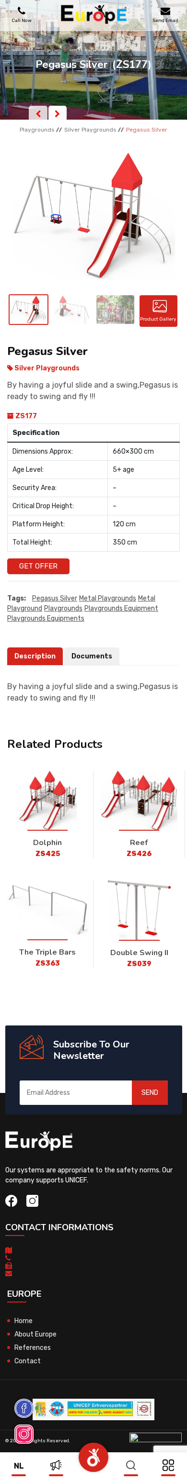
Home (23, 1321)
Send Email (165, 20)
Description (35, 656)
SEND (149, 1093)
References (32, 1348)
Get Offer (38, 566)
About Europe (35, 1334)
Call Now (22, 20)
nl (19, 1465)
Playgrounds (37, 129)
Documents (91, 656)
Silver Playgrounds (90, 129)
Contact (27, 1361)
